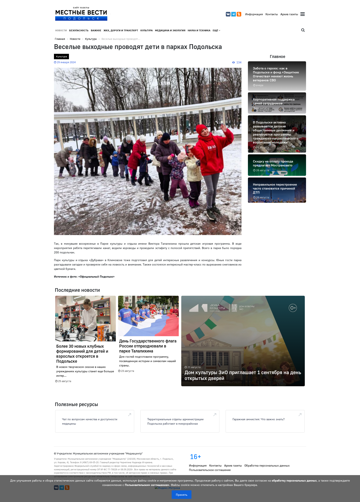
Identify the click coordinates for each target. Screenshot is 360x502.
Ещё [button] (216, 30)
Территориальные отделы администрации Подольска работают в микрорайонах (175, 421)
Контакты (271, 14)
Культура (146, 30)
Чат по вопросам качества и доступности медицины (89, 421)
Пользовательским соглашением (147, 485)
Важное (96, 30)
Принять (181, 494)
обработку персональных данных (294, 480)
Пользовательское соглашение (210, 470)
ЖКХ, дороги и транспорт (121, 30)
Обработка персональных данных (267, 465)
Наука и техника (199, 30)
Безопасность (79, 30)
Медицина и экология (170, 30)
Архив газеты (289, 14)
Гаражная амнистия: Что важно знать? (258, 419)
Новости (61, 30)
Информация (254, 14)
